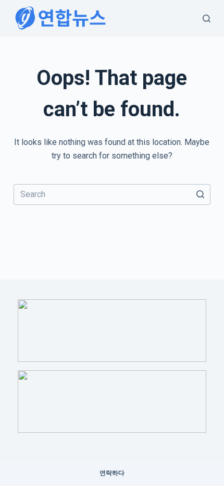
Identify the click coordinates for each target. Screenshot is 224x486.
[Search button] (200, 194)
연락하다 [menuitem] (112, 473)
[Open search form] (206, 18)
